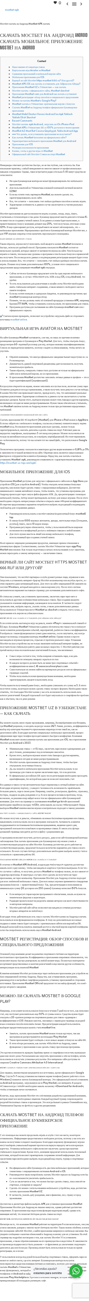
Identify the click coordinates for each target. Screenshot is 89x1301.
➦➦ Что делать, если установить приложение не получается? (42, 134)
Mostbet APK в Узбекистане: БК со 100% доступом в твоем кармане (45, 127)
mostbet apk (12, 9)
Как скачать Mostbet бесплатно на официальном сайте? (39, 137)
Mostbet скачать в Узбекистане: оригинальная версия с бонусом (43, 103)
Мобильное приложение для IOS (28, 77)
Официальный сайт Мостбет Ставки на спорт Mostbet (38, 154)
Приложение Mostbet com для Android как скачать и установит (44, 94)
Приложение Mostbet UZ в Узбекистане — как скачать (39, 87)
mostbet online (18, 319)
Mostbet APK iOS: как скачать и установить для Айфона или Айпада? (46, 83)
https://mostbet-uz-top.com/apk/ (18, 462)
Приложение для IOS (22, 144)
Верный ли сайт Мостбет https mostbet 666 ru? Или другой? (43, 80)
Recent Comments (22, 120)
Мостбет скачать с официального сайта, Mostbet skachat (40, 90)
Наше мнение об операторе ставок (28, 67)
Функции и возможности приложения (30, 147)
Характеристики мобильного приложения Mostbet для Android (44, 141)
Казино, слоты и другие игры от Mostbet (32, 151)
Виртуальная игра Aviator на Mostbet (31, 70)
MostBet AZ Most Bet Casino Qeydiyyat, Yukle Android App (45, 130)
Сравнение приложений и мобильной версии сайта (36, 73)
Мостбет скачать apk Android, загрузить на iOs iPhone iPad (43, 124)
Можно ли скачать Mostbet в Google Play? (34, 100)
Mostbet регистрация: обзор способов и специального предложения (45, 97)
